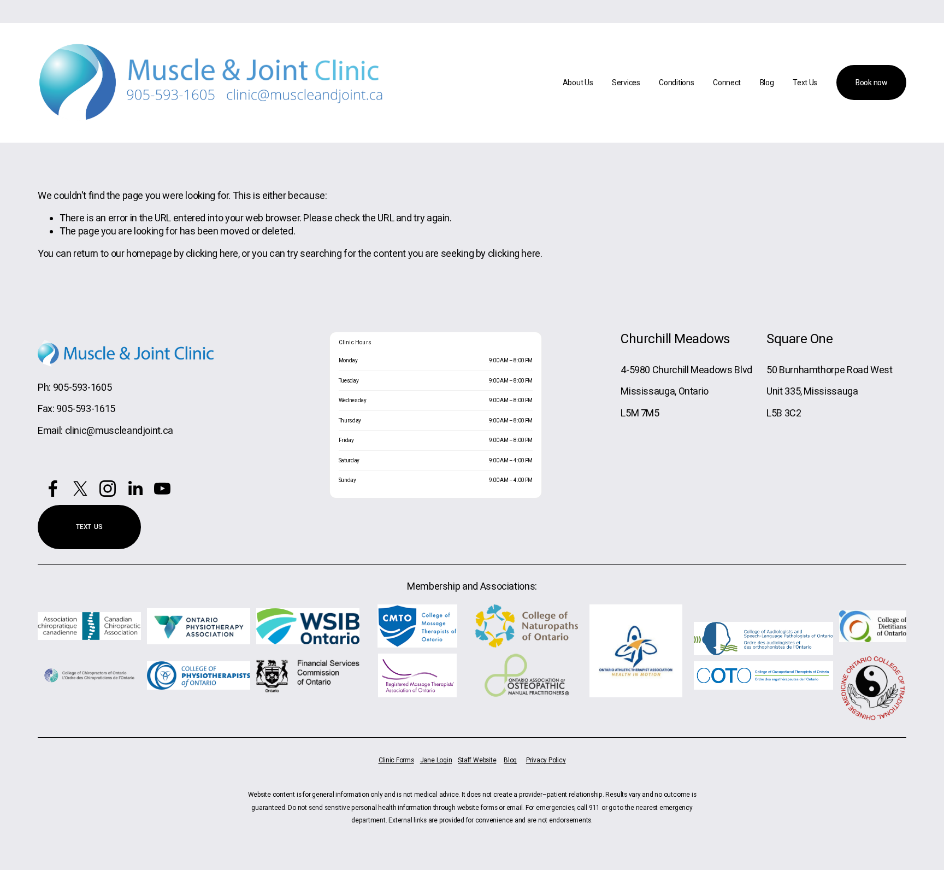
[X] (80, 488)
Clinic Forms (396, 760)
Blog (767, 82)
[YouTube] (162, 488)
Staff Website (477, 760)
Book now (871, 82)
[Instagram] (107, 488)
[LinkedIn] (135, 488)
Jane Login (436, 760)
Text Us (805, 82)
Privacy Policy (546, 760)
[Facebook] (53, 488)
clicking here (212, 253)
